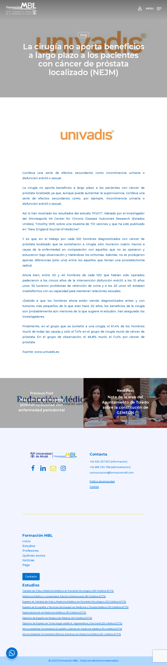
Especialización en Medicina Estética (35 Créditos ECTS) (54, 612)
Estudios (28, 546)
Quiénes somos (33, 555)
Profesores (30, 550)
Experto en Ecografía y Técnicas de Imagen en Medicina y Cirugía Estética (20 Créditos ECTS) (75, 607)
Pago (26, 565)
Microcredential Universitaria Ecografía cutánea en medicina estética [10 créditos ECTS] (72, 628)
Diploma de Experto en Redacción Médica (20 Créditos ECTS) (57, 618)
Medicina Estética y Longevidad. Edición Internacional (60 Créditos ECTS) (64, 596)
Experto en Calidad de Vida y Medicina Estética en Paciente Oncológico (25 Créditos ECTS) (74, 601)
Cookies (94, 486)
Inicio (26, 541)
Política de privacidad (102, 481)
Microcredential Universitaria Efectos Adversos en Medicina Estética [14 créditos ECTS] (71, 634)
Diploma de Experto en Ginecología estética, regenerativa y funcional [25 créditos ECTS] (72, 623)
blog (83, 35)
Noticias (28, 560)
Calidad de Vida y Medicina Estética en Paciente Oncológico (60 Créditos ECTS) (68, 590)
